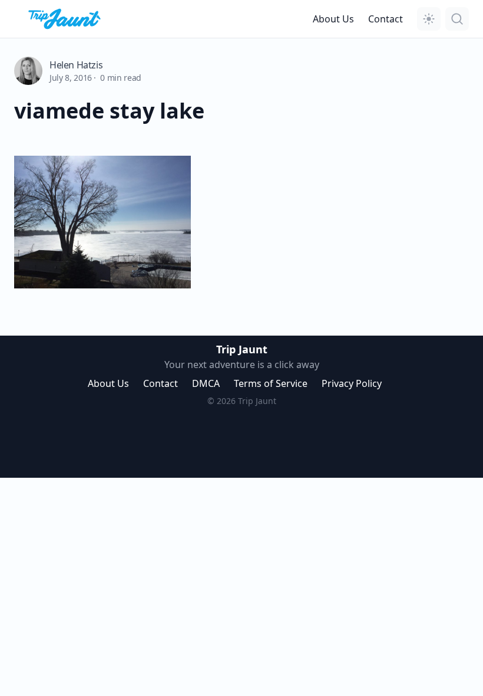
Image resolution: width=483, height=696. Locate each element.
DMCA (206, 383)
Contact (385, 18)
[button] (429, 19)
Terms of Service (270, 383)
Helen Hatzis (75, 64)
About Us (333, 18)
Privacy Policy (352, 383)
